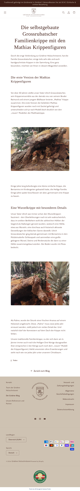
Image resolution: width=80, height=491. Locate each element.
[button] (5, 12)
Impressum (69, 404)
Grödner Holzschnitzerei (21, 461)
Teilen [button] (15, 360)
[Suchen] (63, 12)
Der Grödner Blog (13, 396)
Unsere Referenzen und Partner (15, 402)
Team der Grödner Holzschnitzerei (13, 389)
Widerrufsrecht (68, 399)
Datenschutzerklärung (65, 409)
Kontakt (9, 382)
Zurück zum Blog (42, 371)
